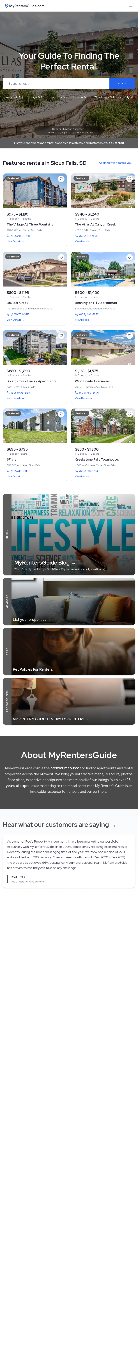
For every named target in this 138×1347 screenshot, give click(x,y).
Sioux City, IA (125, 97)
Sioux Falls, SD (14, 97)
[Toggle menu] (130, 6)
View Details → (15, 241)
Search (122, 83)
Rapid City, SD (58, 97)
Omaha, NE (80, 97)
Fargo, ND (35, 97)
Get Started (115, 143)
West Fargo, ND (104, 97)
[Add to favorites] (61, 179)
